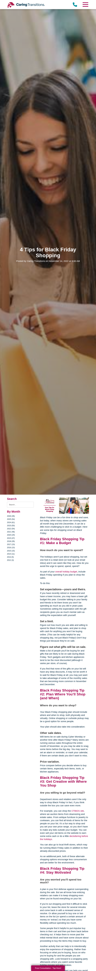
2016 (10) (11, 547)
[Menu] (85, 4)
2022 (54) (11, 529)
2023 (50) (11, 525)
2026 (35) (11, 516)
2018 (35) (11, 541)
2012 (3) (10, 560)
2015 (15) (11, 551)
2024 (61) (11, 522)
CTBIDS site (78, 811)
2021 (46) (11, 532)
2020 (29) (11, 535)
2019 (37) (11, 538)
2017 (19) (11, 544)
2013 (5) (10, 557)
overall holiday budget (66, 571)
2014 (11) (11, 554)
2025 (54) (11, 519)
